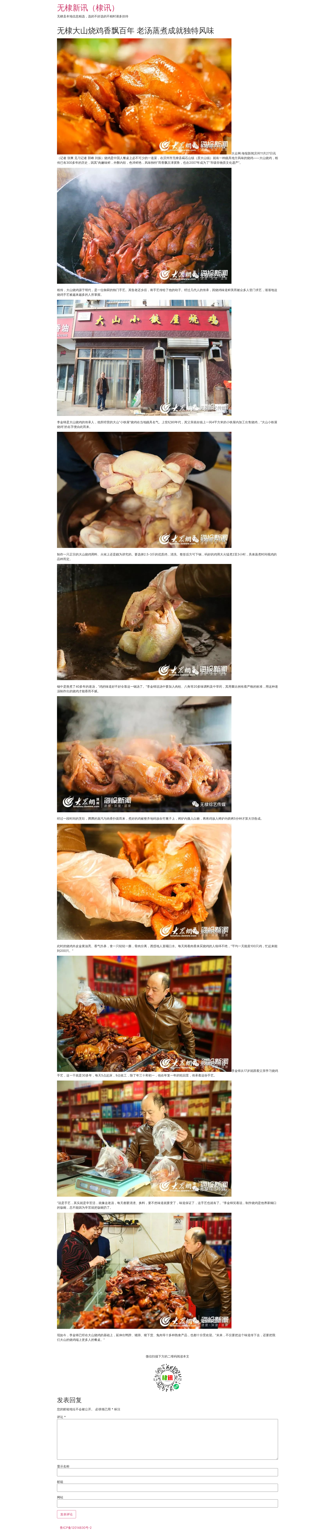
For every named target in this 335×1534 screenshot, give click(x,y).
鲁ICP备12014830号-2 (76, 1528)
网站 (60, 1497)
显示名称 (63, 1466)
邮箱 (60, 1481)
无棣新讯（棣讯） (88, 7)
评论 (61, 1416)
